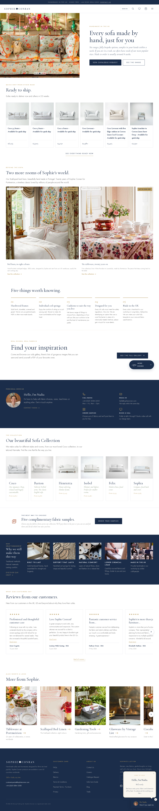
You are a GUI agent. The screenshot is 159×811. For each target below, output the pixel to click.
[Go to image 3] (39, 73)
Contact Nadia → (32, 408)
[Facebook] (121, 786)
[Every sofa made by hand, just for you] (40, 45)
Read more (13, 642)
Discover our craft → (12, 573)
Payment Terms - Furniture (62, 787)
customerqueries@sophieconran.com (17, 782)
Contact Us (90, 767)
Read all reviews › (79, 659)
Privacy (55, 792)
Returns (55, 777)
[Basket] (146, 8)
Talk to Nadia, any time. (13, 777)
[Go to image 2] (37, 73)
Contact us (105, 2)
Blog (88, 787)
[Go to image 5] (44, 73)
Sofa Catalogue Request (105, 62)
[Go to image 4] (42, 73)
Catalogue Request (93, 777)
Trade (88, 792)
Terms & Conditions (60, 782)
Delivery (56, 772)
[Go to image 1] (35, 73)
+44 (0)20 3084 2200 (13, 785)
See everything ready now (79, 153)
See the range (133, 62)
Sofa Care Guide (92, 782)
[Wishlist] (139, 8)
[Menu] (152, 8)
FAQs (55, 767)
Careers (89, 772)
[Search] (133, 8)
